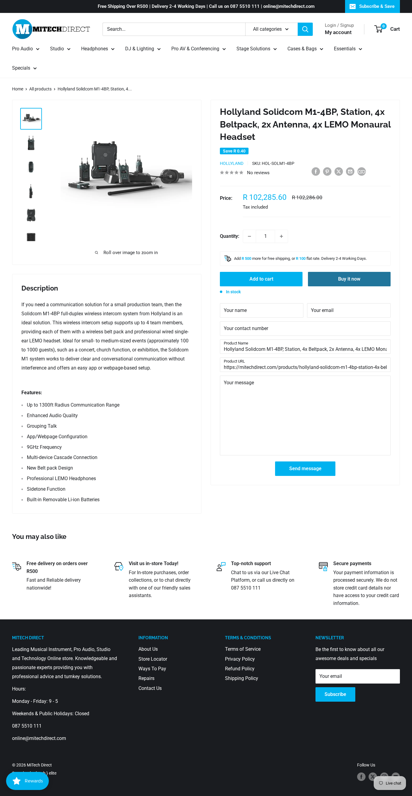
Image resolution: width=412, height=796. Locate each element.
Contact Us (150, 688)
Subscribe (335, 694)
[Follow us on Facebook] (361, 776)
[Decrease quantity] (249, 236)
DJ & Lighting (139, 49)
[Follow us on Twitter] (373, 776)
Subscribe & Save (377, 6)
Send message (305, 468)
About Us (148, 649)
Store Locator (152, 659)
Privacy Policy (240, 659)
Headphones (94, 49)
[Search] (305, 29)
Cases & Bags (302, 49)
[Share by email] (350, 171)
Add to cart (261, 279)
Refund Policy (240, 669)
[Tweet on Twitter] (338, 171)
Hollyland (231, 163)
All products (40, 89)
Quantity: (229, 236)
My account (338, 32)
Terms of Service (243, 649)
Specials (21, 68)
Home (17, 89)
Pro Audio (22, 49)
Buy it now (349, 279)
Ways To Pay (152, 669)
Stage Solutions (253, 49)
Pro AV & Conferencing (195, 49)
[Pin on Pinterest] (327, 171)
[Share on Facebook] (316, 171)
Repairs (146, 678)
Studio (57, 49)
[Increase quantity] (281, 236)
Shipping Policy (241, 678)
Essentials (345, 49)
